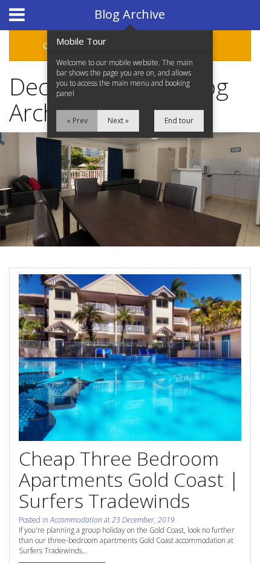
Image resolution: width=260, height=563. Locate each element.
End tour (178, 120)
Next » (118, 120)
